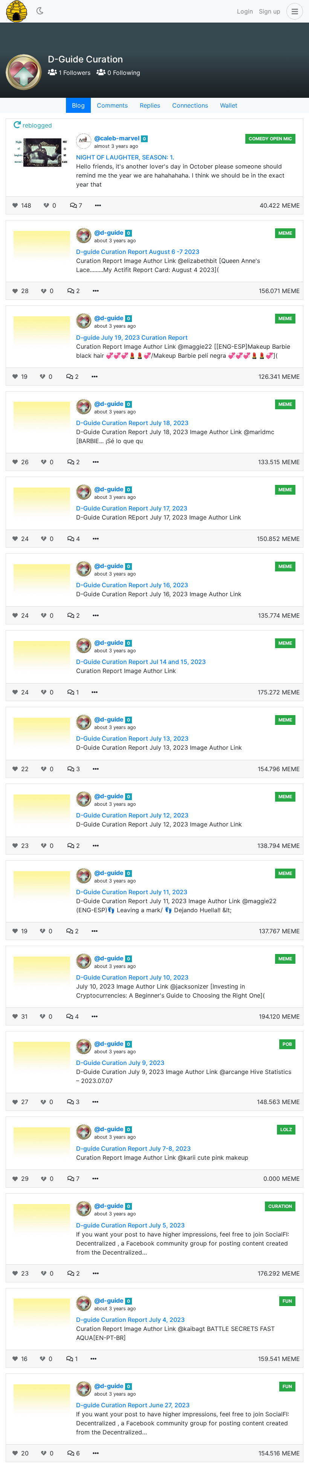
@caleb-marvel (117, 138)
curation (280, 1206)
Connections (190, 105)
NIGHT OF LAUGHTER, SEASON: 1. (125, 157)
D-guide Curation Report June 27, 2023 (133, 1405)
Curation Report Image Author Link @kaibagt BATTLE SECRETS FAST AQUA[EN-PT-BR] (175, 1333)
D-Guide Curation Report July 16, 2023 (132, 585)
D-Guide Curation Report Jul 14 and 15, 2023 (141, 661)
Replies (150, 105)
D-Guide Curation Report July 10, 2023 (132, 977)
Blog (78, 105)
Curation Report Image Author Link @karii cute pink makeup (162, 1157)
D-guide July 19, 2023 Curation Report (132, 337)
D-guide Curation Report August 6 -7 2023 (137, 251)
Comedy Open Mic (270, 138)
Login (245, 11)
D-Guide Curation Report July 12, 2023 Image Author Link (159, 824)
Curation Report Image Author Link (126, 670)
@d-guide (109, 232)
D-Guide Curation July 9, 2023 (120, 1062)
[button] (293, 11)
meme (285, 233)
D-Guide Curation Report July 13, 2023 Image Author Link (159, 747)
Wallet (228, 105)
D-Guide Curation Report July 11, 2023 (131, 892)
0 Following (123, 72)
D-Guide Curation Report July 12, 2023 (132, 815)
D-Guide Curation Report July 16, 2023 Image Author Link (159, 594)
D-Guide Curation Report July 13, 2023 (132, 738)
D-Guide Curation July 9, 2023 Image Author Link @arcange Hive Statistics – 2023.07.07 (183, 1076)
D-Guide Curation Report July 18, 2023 (132, 423)
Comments (112, 105)
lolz (286, 1129)
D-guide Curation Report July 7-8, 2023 (133, 1148)
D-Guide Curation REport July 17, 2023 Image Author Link (158, 517)
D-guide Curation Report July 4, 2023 (130, 1319)
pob (287, 1044)
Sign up (269, 11)
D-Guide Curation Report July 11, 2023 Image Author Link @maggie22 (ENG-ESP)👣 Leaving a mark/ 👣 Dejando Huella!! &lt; (176, 905)
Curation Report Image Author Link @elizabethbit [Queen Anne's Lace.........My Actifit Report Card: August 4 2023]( (168, 265)
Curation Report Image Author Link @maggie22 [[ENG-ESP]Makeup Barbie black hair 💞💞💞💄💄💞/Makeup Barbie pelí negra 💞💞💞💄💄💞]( (183, 351)
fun (287, 1301)
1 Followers (73, 72)
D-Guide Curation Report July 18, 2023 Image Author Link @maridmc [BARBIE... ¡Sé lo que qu (175, 436)
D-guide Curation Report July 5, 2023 (130, 1225)
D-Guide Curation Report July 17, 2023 (131, 508)
